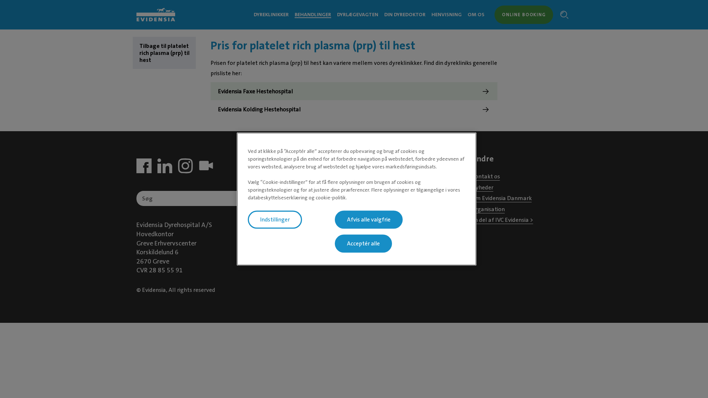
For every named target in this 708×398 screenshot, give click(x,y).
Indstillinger (275, 219)
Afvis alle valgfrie (369, 219)
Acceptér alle (363, 243)
